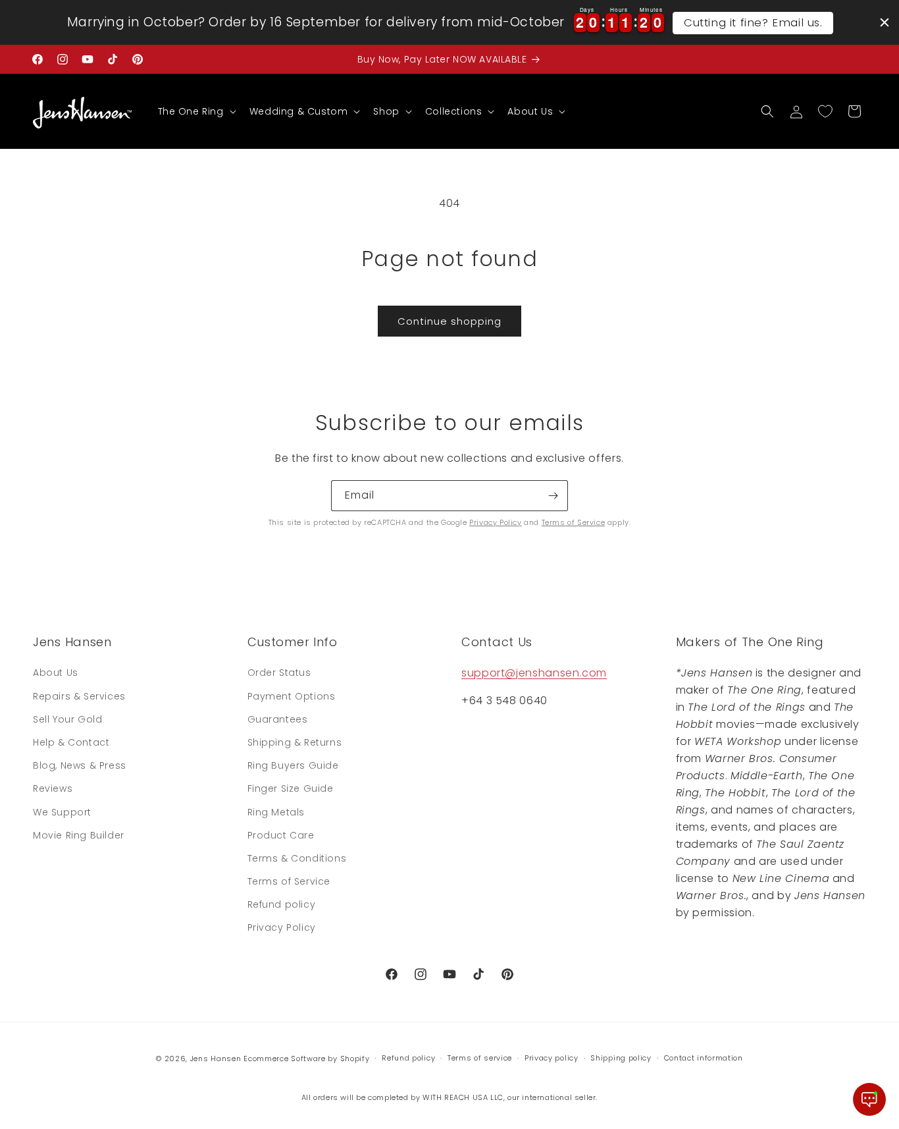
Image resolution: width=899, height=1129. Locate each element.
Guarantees (277, 719)
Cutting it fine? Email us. (753, 22)
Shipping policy (621, 1058)
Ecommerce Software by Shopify (306, 1058)
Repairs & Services (79, 696)
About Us (55, 672)
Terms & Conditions (297, 858)
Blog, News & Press (79, 765)
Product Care (281, 835)
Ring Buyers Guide (293, 765)
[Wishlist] (825, 111)
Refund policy (281, 904)
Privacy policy (551, 1058)
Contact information (703, 1058)
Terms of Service (573, 522)
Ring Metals (276, 812)
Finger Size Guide (290, 788)
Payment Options (291, 696)
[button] (196, 111)
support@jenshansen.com (534, 672)
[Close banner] (884, 22)
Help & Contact (71, 742)
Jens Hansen (216, 1058)
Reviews (52, 788)
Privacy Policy (495, 522)
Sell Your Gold (67, 719)
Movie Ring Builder (78, 835)
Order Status (279, 672)
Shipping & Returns (294, 742)
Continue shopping (449, 321)
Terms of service (480, 1058)
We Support (62, 812)
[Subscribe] (552, 495)
